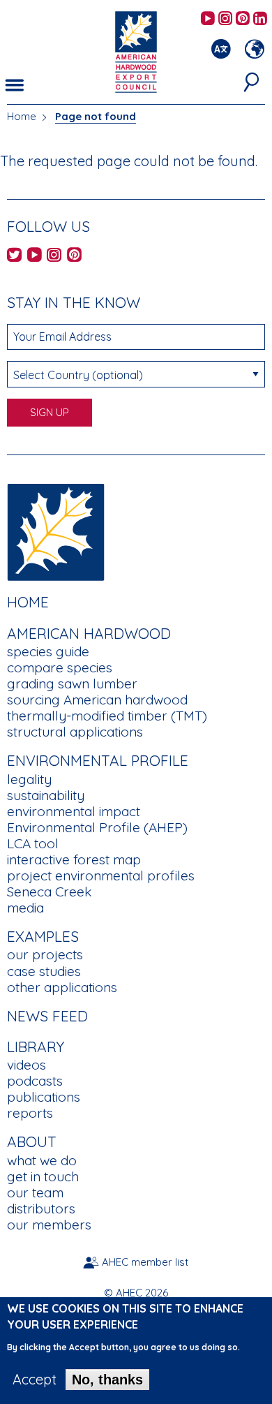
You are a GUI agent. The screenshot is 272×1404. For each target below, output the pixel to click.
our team (35, 1192)
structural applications (75, 731)
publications (43, 1096)
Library (35, 1046)
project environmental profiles (101, 875)
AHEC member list (145, 1262)
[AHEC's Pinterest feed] (243, 19)
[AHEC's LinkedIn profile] (260, 19)
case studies (44, 971)
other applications (62, 987)
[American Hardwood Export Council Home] (135, 50)
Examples (43, 936)
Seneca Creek (49, 891)
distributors (41, 1208)
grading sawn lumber (72, 683)
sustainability (45, 795)
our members (49, 1224)
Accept (34, 1380)
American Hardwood (89, 633)
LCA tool (33, 843)
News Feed (47, 1016)
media (25, 907)
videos (26, 1064)
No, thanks (107, 1379)
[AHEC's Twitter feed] (14, 256)
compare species (59, 667)
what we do (42, 1160)
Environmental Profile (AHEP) (97, 827)
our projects (45, 954)
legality (29, 779)
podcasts (35, 1080)
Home (21, 116)
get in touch (43, 1176)
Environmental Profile (97, 760)
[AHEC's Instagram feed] (225, 19)
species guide (48, 651)
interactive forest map (74, 859)
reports (30, 1112)
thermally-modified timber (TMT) (107, 715)
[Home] (56, 531)
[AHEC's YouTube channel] (208, 19)
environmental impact (73, 811)
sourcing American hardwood (97, 699)
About (31, 1141)
